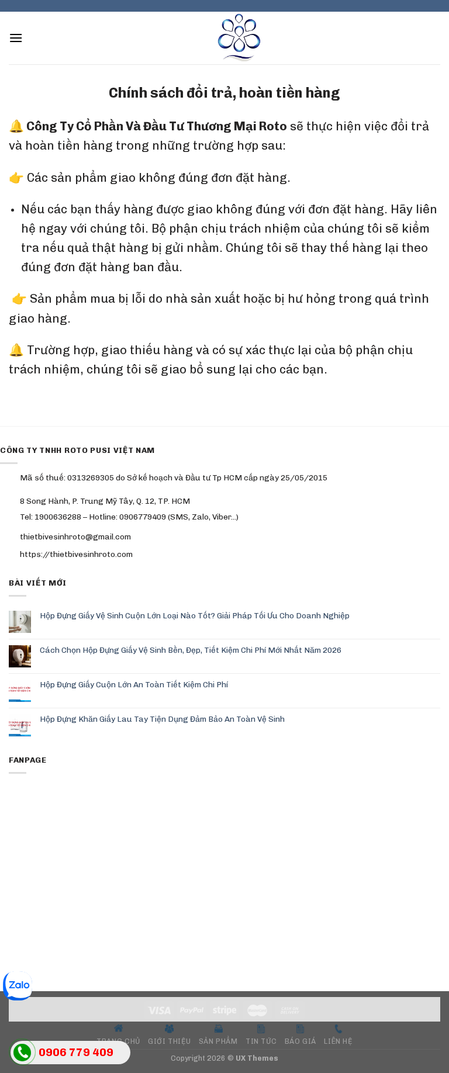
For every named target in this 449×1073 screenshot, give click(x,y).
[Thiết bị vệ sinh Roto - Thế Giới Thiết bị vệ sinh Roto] (224, 38)
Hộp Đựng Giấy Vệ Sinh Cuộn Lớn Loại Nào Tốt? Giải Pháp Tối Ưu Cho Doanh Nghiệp (195, 615)
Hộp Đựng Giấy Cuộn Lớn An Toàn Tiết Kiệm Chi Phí (134, 684)
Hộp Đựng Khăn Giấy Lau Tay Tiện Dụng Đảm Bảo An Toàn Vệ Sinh (162, 719)
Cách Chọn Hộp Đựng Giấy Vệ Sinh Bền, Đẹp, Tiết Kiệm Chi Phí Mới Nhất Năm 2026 (190, 650)
